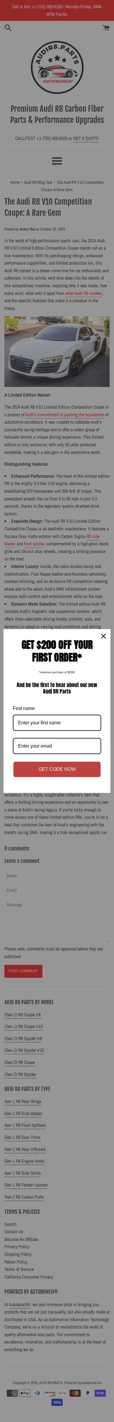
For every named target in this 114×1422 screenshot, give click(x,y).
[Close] (103, 636)
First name (24, 708)
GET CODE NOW (57, 769)
